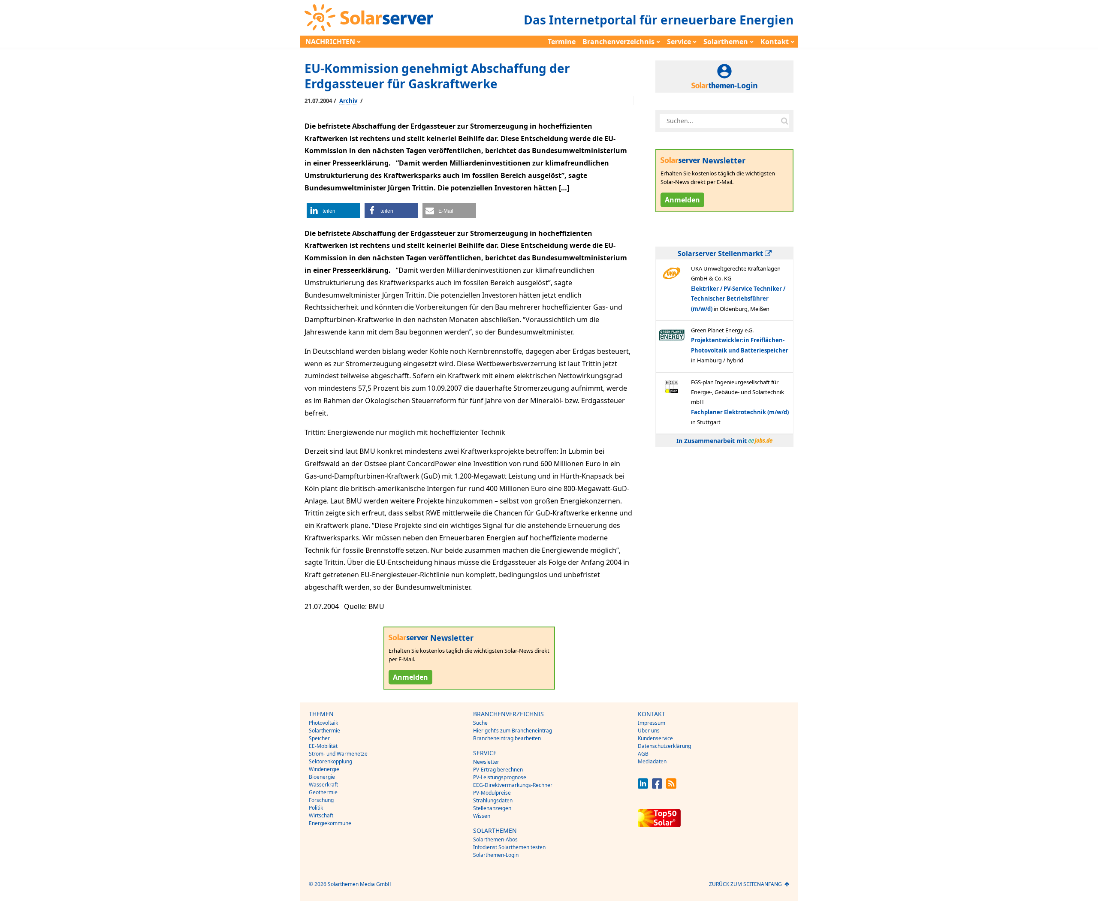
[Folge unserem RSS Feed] (671, 786)
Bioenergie (322, 776)
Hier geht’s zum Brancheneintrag (512, 730)
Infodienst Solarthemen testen (509, 847)
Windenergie (324, 769)
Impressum (651, 722)
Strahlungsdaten (493, 800)
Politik (316, 807)
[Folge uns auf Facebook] (657, 786)
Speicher (319, 738)
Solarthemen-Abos (495, 839)
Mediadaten (652, 761)
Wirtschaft (321, 815)
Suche (480, 722)
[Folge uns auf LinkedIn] (643, 786)
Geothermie (323, 792)
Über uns (649, 730)
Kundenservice (655, 738)
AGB (643, 753)
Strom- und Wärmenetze (338, 753)
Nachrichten (330, 41)
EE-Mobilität (323, 746)
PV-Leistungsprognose (499, 777)
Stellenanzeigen (492, 808)
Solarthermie (324, 730)
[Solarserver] (369, 17)
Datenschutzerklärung (664, 746)
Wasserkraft (323, 784)
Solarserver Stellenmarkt (721, 253)
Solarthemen (725, 41)
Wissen (481, 816)
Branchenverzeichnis (618, 41)
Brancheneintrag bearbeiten (507, 738)
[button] (333, 210)
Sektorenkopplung (330, 761)
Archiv (348, 101)
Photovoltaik (323, 722)
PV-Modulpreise (492, 792)
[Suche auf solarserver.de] (784, 121)
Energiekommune (330, 823)
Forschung (321, 800)
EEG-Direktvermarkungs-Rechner (512, 785)
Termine (562, 41)
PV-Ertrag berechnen (498, 769)
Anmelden (410, 677)
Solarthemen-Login (496, 855)
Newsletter (486, 761)
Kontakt (774, 41)
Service (679, 41)
